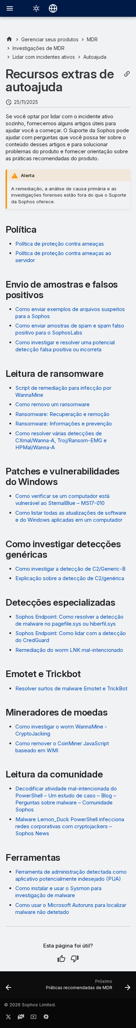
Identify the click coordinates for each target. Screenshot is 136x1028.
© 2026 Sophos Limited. (30, 1004)
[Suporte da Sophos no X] (8, 1018)
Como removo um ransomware (52, 404)
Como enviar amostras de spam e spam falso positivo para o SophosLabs (69, 329)
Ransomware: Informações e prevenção (63, 423)
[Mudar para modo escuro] (36, 8)
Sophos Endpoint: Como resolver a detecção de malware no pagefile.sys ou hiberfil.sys (69, 620)
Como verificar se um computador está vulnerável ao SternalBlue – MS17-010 (62, 499)
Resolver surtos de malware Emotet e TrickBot (71, 688)
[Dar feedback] (46, 1018)
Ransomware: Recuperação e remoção (62, 414)
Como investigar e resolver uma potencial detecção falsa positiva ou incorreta (65, 346)
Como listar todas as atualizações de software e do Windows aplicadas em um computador (70, 516)
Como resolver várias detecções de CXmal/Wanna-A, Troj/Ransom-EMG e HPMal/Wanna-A (61, 440)
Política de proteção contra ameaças (59, 243)
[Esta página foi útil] (61, 959)
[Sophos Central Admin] (9, 39)
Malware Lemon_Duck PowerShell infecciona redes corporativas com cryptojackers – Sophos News (69, 826)
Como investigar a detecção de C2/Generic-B (70, 568)
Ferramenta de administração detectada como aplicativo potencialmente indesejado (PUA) (71, 875)
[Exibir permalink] (126, 74)
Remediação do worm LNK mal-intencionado (69, 650)
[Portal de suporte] (21, 1018)
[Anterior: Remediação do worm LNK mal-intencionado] (8, 987)
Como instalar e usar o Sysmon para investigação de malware (58, 892)
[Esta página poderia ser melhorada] (75, 959)
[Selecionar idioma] (53, 8)
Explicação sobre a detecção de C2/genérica (69, 578)
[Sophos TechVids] (33, 1018)
